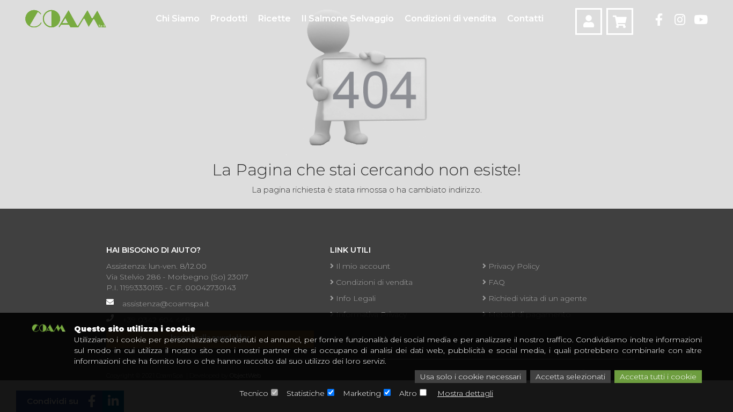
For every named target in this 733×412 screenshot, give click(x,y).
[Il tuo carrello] (619, 21)
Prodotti (228, 18)
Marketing (362, 393)
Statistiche (306, 393)
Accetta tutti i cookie (658, 376)
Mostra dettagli (465, 393)
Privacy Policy (512, 266)
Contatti (525, 18)
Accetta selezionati (570, 376)
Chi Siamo (178, 18)
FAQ (495, 282)
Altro (408, 393)
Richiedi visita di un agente (536, 298)
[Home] (65, 19)
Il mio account (362, 266)
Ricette (274, 18)
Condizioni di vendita (450, 18)
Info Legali (355, 298)
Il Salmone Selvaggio (348, 18)
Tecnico (254, 393)
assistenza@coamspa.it (165, 303)
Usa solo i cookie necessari (470, 376)
